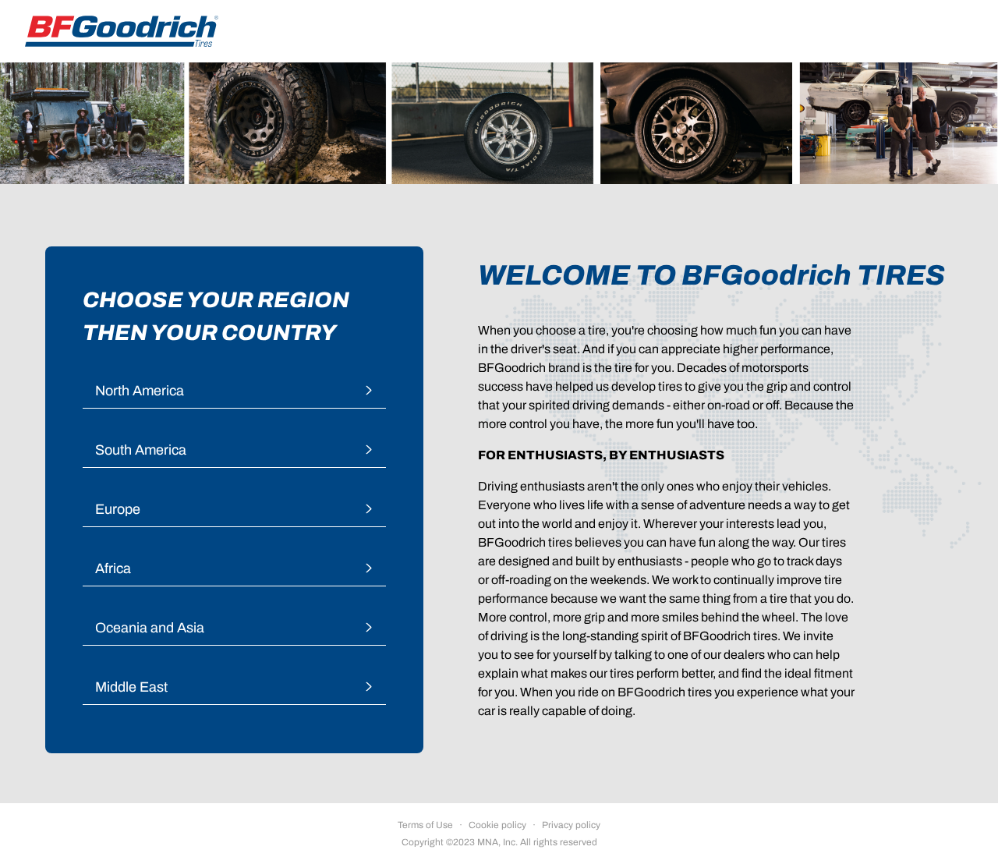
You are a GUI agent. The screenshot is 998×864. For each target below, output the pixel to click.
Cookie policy (497, 825)
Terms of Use (425, 825)
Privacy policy (571, 825)
